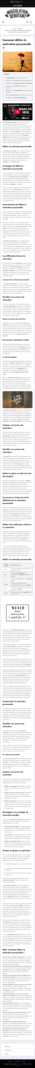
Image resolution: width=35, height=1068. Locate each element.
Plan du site (7, 1046)
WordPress (19, 1064)
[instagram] (19, 5)
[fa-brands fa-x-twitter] (15, 5)
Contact (6, 1054)
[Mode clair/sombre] (31, 22)
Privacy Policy (8, 1050)
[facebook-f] (14, 5)
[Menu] (3, 22)
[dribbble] (17, 5)
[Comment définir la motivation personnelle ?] (17, 61)
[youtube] (21, 5)
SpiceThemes (17, 1065)
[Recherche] (27, 22)
